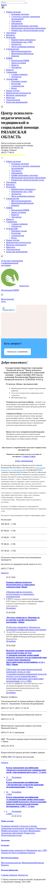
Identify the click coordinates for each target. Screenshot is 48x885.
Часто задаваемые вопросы (23, 47)
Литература (16, 44)
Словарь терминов (19, 74)
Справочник (11, 72)
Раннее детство (12, 90)
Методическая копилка (21, 51)
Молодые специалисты (16, 95)
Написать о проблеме (17, 352)
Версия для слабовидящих (14, 155)
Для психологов (13, 100)
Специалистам (12, 49)
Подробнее (11, 608)
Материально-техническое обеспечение (28, 28)
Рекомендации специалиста (23, 40)
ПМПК (9, 58)
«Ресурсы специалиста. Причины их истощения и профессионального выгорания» (23, 619)
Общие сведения (13, 12)
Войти (4, 5)
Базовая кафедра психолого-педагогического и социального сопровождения (20, 584)
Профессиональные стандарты (24, 26)
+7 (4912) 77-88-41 (29, 456)
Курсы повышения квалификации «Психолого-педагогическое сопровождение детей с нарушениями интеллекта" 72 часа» (26, 770)
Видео (14, 88)
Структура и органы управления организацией (19, 827)
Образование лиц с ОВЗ (21, 42)
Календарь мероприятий (17, 102)
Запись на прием (18, 63)
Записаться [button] (24, 286)
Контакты (10, 35)
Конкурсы (10, 97)
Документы (16, 21)
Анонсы (4, 762)
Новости (15, 65)
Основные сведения (20, 14)
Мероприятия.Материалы (22, 53)
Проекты (15, 56)
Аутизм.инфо (12, 79)
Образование (17, 23)
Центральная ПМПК (20, 60)
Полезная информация (9, 870)
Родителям (10, 37)
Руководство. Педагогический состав (27, 30)
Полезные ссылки (19, 81)
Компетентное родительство (18, 93)
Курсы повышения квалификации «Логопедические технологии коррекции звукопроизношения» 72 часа (25, 784)
